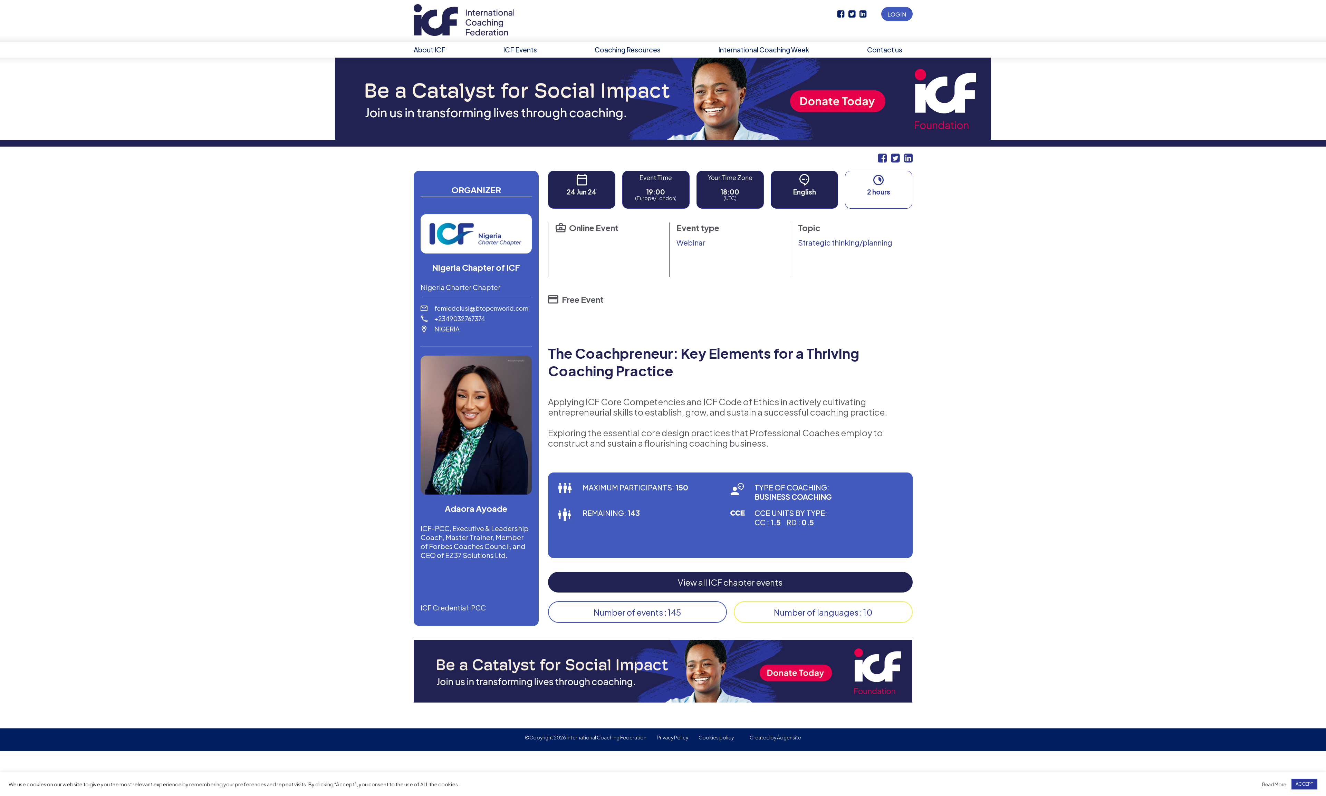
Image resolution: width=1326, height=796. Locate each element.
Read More (1274, 784)
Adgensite (789, 737)
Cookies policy (716, 737)
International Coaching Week (763, 50)
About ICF (429, 50)
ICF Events (520, 50)
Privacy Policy (672, 737)
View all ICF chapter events (730, 582)
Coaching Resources (628, 50)
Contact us (884, 50)
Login (896, 14)
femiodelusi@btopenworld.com (481, 308)
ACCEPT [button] (1304, 784)
